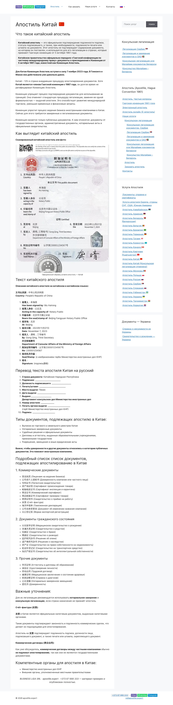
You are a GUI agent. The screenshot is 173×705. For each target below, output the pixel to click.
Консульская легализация (138, 120)
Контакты (110, 6)
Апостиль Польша (132, 275)
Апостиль (54, 6)
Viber (19, 6)
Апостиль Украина (132, 296)
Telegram (40, 6)
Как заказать (74, 6)
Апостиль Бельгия (132, 225)
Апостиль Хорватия (133, 305)
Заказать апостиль (135, 166)
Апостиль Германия (133, 234)
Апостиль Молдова (132, 271)
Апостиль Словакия (133, 288)
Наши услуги (91, 6)
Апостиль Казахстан (133, 243)
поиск (152, 24)
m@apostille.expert (134, 698)
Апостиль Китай (131, 259)
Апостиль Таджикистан (135, 301)
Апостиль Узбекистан (134, 292)
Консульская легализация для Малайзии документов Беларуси (140, 147)
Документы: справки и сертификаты (134, 196)
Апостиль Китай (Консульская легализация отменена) (138, 265)
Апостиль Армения (132, 214)
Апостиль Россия (131, 279)
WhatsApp (28, 6)
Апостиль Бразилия (133, 230)
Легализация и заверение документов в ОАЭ (136, 55)
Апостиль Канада (132, 247)
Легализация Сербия (133, 49)
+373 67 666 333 (120, 695)
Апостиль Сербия (132, 284)
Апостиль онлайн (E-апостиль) (138, 112)
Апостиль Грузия (131, 238)
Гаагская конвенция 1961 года (138, 103)
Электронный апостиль (134, 107)
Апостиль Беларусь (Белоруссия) (133, 220)
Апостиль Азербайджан (135, 209)
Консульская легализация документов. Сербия (140, 126)
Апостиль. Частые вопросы (136, 99)
